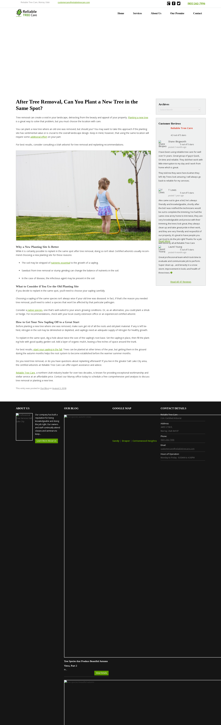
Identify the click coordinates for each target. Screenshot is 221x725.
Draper (126, 440)
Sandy (115, 440)
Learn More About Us (46, 440)
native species (34, 310)
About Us (156, 13)
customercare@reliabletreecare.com (74, 2)
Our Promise (177, 13)
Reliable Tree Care (25, 372)
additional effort (38, 136)
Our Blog (44, 388)
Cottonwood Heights (145, 440)
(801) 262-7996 (196, 3)
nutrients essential (60, 262)
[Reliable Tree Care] (26, 16)
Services (137, 13)
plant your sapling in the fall (47, 349)
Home (121, 13)
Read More (164, 241)
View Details (101, 673)
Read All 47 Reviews (180, 281)
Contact (197, 13)
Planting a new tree (138, 117)
